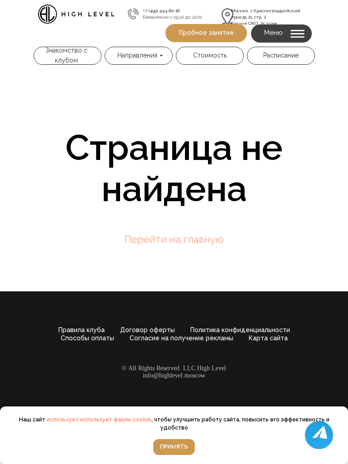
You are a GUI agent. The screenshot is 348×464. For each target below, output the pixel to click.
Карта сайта (268, 338)
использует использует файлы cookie (99, 419)
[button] (206, 33)
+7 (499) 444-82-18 (161, 10)
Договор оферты (147, 330)
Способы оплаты (87, 338)
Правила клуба (81, 330)
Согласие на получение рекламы (181, 338)
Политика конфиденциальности (240, 330)
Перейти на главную (174, 239)
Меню (273, 33)
